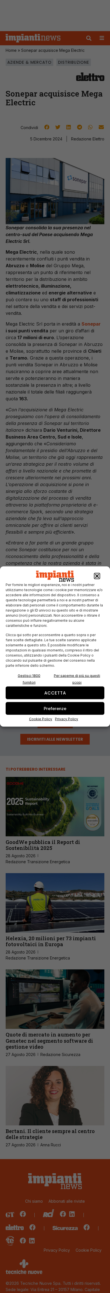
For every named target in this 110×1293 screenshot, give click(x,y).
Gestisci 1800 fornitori (29, 679)
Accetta (55, 693)
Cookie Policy (40, 719)
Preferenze (55, 708)
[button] (97, 576)
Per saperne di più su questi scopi (77, 679)
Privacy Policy (66, 719)
